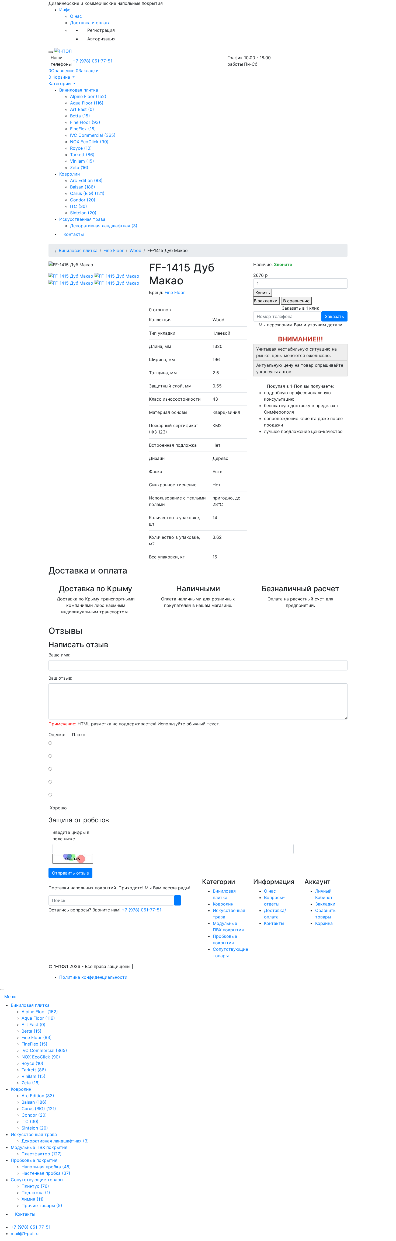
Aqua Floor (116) (86, 103)
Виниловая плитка (78, 90)
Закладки (325, 904)
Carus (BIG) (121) (87, 193)
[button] (61, 77)
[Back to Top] (2, 989)
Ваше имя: (59, 655)
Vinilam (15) (82, 161)
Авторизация (101, 38)
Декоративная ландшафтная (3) (103, 225)
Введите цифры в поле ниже (71, 835)
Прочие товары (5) (42, 1205)
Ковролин (69, 174)
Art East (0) (82, 109)
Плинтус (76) (35, 1186)
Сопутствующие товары (37, 1179)
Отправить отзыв (70, 873)
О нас (76, 16)
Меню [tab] (10, 996)
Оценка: (56, 734)
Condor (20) (82, 199)
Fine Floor (113, 250)
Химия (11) (33, 1199)
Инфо (65, 9)
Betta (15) (80, 115)
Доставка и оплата (90, 22)
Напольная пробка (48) (46, 1166)
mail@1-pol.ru (25, 1233)
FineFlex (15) (83, 128)
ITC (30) (78, 206)
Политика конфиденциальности (93, 977)
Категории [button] (60, 83)
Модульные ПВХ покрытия (39, 1147)
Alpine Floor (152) (88, 96)
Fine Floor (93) (85, 122)
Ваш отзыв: (60, 678)
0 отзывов (160, 309)
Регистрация (101, 30)
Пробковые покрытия (34, 1160)
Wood (135, 250)
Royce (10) (81, 148)
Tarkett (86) (82, 154)
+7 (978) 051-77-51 (92, 61)
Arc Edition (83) (86, 180)
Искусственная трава (82, 219)
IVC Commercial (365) (93, 135)
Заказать (334, 316)
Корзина (324, 923)
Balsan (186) (82, 187)
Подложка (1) (36, 1192)
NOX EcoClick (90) (89, 141)
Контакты (74, 234)
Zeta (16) (79, 167)
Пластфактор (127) (42, 1153)
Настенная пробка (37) (46, 1173)
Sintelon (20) (83, 212)
